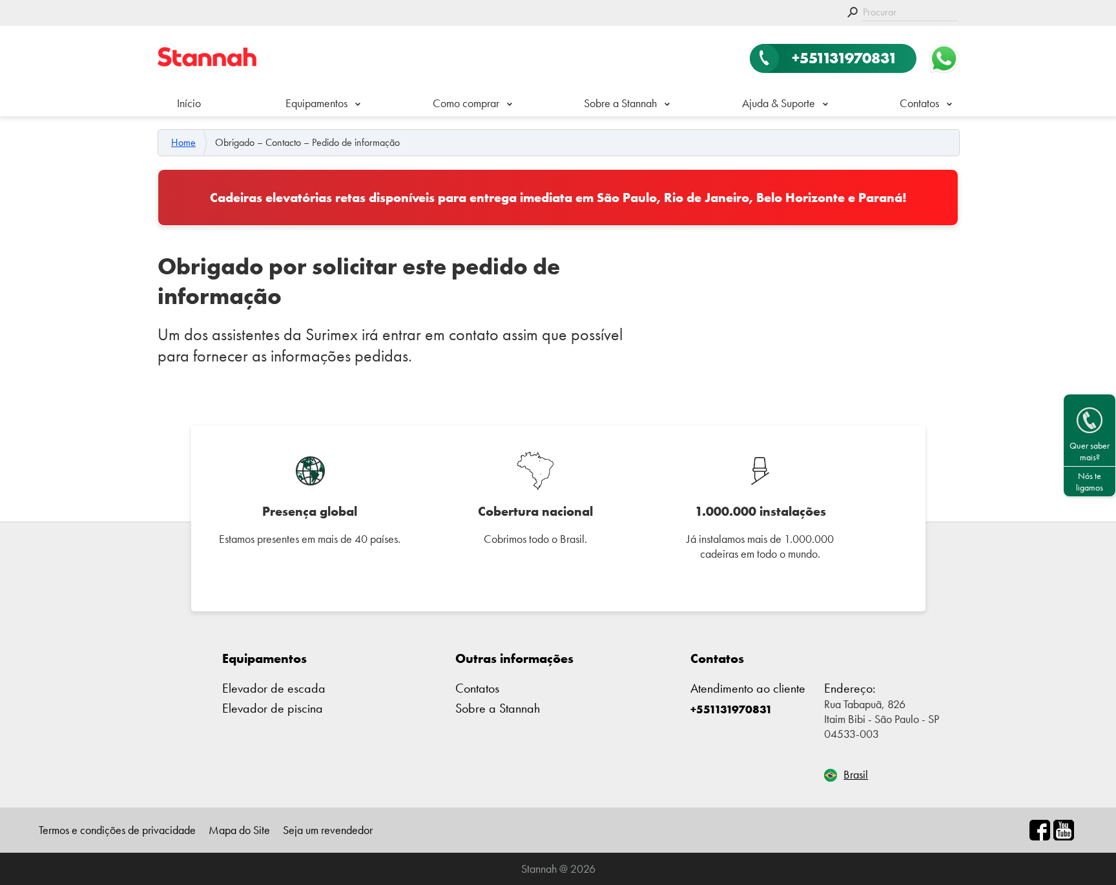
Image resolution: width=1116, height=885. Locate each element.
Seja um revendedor (328, 829)
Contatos (919, 103)
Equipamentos (264, 658)
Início (189, 103)
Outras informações (514, 658)
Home (183, 142)
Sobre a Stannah (620, 103)
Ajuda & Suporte (778, 103)
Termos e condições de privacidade (117, 829)
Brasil (855, 774)
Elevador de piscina (272, 708)
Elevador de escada (274, 688)
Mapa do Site (239, 829)
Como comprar (466, 103)
